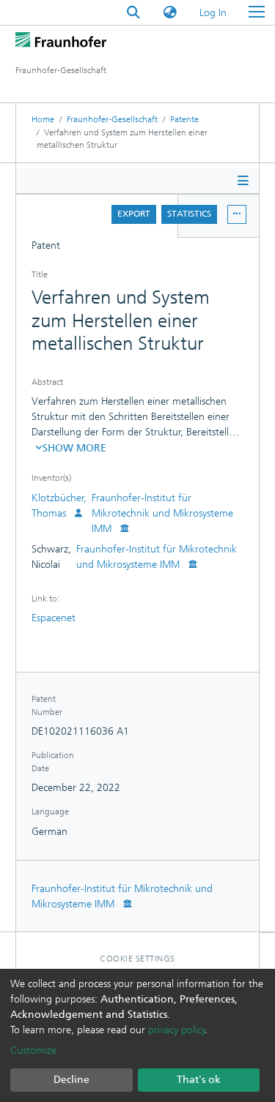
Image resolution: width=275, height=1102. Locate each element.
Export (133, 214)
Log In (213, 13)
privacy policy (176, 1030)
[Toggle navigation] (256, 12)
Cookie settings (137, 958)
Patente (184, 119)
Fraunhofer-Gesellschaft (112, 119)
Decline (71, 1079)
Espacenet (54, 618)
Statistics (189, 214)
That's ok (199, 1079)
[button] (170, 12)
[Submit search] (133, 12)
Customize (33, 1050)
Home (43, 119)
